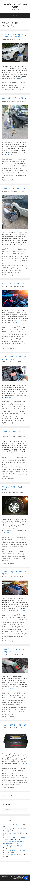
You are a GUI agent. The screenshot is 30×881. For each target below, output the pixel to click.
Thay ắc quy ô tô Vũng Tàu (14, 725)
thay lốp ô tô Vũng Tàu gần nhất (14, 265)
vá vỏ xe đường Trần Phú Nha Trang (14, 850)
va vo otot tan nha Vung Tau (17, 334)
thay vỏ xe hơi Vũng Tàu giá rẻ (13, 272)
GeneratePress (15, 878)
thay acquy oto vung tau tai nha (15, 629)
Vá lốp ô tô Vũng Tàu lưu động (14, 554)
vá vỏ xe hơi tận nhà (17, 166)
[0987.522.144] (26, 878)
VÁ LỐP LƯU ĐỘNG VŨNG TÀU (14, 159)
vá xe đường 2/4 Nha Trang (11, 854)
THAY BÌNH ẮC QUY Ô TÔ (12, 327)
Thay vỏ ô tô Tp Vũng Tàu (13, 188)
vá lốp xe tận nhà (16, 251)
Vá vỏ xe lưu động (15, 261)
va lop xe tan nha (16, 161)
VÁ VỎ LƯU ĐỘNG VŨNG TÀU (13, 83)
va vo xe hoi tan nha (17, 544)
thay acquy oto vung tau (16, 782)
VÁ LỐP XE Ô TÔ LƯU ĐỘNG (15, 6)
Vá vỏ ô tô (20, 163)
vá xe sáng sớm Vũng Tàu (11, 833)
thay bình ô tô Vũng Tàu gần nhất (15, 420)
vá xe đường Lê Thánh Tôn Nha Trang (15, 829)
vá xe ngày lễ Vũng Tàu (10, 824)
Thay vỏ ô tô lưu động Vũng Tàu (14, 469)
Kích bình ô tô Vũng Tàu (13, 283)
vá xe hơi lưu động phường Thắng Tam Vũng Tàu (14, 35)
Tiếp (12, 795)
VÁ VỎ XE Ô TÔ (16, 168)
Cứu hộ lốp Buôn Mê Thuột (14, 98)
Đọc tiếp (19, 78)
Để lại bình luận (9, 180)
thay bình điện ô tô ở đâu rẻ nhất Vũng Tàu (15, 631)
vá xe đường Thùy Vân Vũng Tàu (13, 846)
